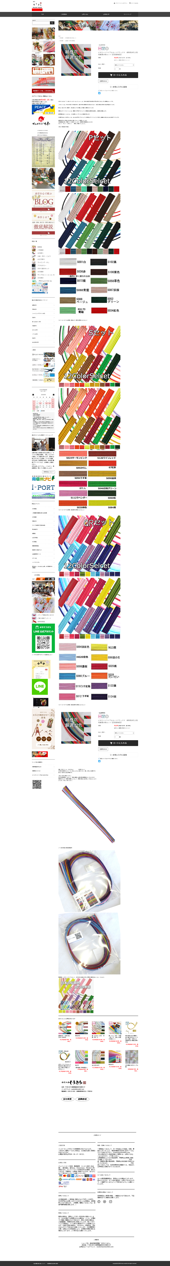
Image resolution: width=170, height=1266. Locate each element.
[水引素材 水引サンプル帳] (131, 1057)
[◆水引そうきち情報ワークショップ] (43, 450)
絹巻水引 (34, 305)
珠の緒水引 (35, 529)
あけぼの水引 (95, 1065)
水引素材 (61, 37)
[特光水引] (115, 1056)
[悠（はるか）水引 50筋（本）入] (98, 1027)
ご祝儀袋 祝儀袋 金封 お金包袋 (39, 513)
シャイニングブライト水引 (38, 313)
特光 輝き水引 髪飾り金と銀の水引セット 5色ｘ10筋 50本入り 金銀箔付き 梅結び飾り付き (131, 1039)
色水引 (77, 1065)
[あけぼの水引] (98, 1057)
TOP (42, 14)
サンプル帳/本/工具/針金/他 (38, 525)
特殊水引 (34, 521)
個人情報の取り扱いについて (39, 1263)
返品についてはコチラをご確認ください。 (109, 90)
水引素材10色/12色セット (70, 37)
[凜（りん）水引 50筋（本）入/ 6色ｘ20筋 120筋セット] (115, 1027)
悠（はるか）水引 (36, 321)
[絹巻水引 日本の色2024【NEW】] (64, 1027)
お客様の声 (106, 14)
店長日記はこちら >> (49, 471)
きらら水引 (35, 330)
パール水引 (35, 334)
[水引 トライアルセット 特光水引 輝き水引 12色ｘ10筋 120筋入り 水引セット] (64, 1056)
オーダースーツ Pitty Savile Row (40, 775)
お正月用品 (35, 537)
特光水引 (111, 1064)
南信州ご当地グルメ (37, 550)
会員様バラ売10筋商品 (70, 40)
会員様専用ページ (36, 554)
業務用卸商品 (35, 545)
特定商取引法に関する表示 (52, 1263)
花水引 (34, 317)
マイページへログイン (121, 3)
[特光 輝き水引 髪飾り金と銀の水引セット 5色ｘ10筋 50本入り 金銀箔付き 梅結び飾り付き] (131, 1027)
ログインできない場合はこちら (42, 96)
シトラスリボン (36, 562)
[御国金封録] (40, 756)
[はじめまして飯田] (43, 489)
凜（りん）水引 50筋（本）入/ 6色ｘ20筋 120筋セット (115, 1037)
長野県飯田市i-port (36, 766)
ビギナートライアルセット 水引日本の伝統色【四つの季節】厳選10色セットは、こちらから (81, 977)
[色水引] (81, 1057)
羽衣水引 (77, 1035)
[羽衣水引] (81, 1027)
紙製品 (34, 533)
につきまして (63, 1195)
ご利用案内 (64, 14)
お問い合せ (85, 14)
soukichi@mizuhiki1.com (105, 1247)
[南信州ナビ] (43, 481)
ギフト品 (34, 558)
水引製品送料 (62, 1199)
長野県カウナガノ (36, 771)
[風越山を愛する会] (43, 498)
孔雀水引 (34, 325)
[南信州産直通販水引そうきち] (37, 10)
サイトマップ (127, 14)
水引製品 (34, 508)
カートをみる (134, 3)
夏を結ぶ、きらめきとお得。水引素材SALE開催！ (42, 567)
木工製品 (34, 541)
